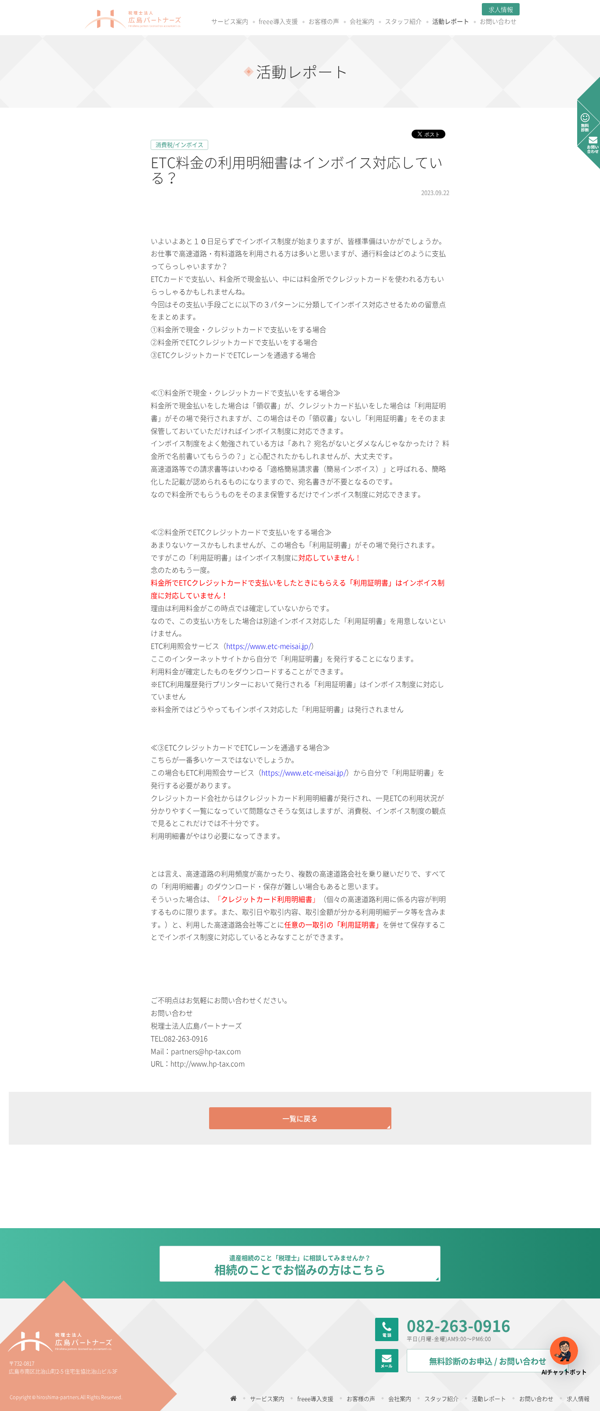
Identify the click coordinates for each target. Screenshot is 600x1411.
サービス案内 (229, 21)
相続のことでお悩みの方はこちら (300, 1265)
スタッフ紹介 (403, 21)
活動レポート (450, 21)
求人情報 (500, 9)
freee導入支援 (278, 21)
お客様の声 (323, 21)
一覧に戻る (300, 1118)
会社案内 (362, 21)
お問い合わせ (498, 21)
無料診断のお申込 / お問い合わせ (487, 1361)
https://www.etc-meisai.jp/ (268, 645)
